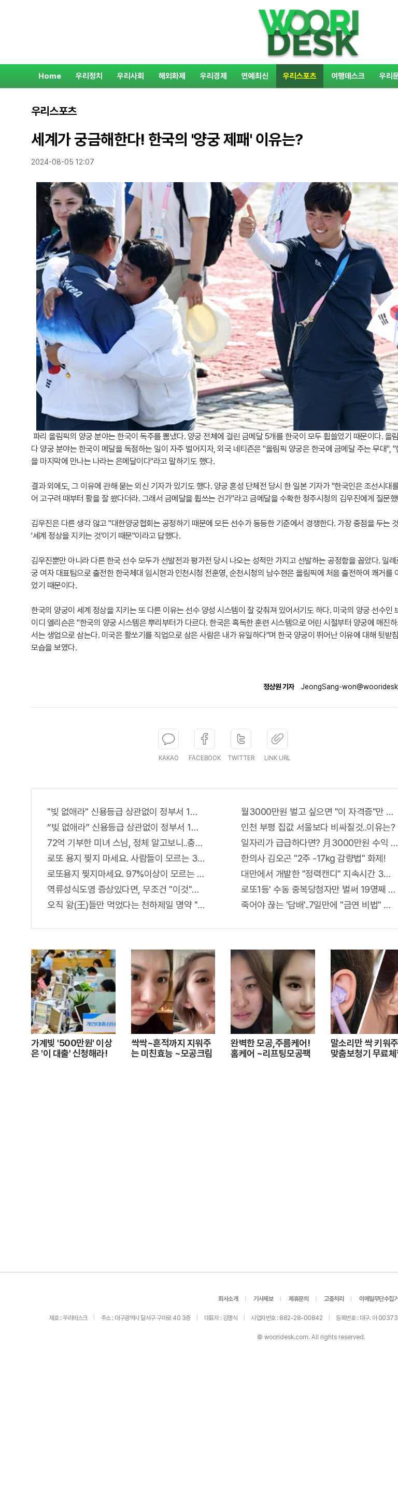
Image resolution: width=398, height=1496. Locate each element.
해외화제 (172, 76)
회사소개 (228, 1298)
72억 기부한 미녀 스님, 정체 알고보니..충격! (126, 842)
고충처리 (334, 1298)
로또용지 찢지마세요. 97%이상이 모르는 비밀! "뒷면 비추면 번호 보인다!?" (126, 873)
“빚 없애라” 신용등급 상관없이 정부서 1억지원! (126, 827)
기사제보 (263, 1298)
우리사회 (130, 76)
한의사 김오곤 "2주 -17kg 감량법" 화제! (313, 858)
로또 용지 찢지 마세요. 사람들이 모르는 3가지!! (126, 858)
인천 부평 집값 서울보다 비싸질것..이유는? (318, 827)
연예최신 (254, 76)
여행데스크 (348, 76)
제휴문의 (298, 1298)
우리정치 (89, 76)
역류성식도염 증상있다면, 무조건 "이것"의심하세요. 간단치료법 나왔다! (126, 889)
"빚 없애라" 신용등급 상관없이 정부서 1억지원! (126, 811)
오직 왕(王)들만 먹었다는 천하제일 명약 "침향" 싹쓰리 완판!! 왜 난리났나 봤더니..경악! (126, 904)
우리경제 (213, 76)
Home (49, 76)
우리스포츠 (300, 76)
